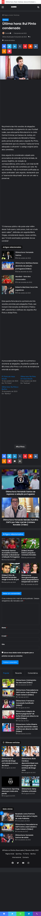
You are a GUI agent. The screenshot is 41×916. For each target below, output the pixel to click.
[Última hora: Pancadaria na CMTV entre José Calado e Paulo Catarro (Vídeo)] (8, 693)
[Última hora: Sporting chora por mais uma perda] (10, 782)
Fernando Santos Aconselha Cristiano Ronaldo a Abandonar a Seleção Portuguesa (11, 553)
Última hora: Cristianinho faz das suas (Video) (26, 681)
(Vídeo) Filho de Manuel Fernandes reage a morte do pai (10, 577)
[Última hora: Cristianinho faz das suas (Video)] (8, 683)
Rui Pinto (21, 447)
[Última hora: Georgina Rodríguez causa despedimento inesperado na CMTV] (30, 568)
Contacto (26, 857)
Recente (18, 673)
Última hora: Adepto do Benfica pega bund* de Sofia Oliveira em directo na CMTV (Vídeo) (27, 714)
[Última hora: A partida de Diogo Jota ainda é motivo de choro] (10, 751)
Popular (6, 673)
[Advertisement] (20, 32)
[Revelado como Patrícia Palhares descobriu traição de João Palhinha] (8, 817)
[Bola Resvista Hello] (14, 7)
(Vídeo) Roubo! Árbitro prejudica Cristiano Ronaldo (28, 552)
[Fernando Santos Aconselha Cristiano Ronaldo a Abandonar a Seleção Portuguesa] (11, 543)
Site (3, 644)
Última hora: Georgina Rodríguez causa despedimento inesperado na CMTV (30, 578)
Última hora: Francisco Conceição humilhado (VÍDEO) (25, 703)
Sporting (18, 854)
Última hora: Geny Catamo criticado (29, 790)
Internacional (16, 857)
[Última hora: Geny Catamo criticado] (30, 782)
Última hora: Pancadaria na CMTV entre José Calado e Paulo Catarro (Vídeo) (27, 692)
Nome (4, 627)
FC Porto (26, 854)
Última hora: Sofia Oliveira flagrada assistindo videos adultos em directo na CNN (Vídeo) (27, 727)
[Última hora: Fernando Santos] (8, 255)
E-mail (4, 636)
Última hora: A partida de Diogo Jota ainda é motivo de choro (10, 762)
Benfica (33, 854)
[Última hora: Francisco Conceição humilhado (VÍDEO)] (8, 704)
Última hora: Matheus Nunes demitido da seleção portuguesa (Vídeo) (26, 266)
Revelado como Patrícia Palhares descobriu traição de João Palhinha (26, 816)
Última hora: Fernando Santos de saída (24, 836)
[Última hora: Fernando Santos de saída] (8, 838)
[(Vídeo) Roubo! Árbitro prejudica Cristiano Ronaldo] (30, 543)
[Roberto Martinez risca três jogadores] (8, 290)
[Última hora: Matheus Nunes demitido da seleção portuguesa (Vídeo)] (8, 266)
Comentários (33, 673)
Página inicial (9, 854)
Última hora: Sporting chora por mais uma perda (10, 791)
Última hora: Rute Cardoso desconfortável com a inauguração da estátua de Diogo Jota (30, 764)
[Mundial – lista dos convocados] (8, 279)
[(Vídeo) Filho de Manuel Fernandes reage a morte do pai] (11, 568)
